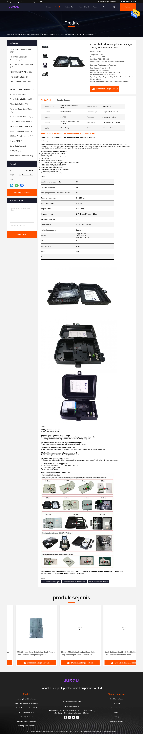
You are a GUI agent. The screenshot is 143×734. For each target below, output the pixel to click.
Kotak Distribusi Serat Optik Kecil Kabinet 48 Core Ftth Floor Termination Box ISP (113, 653)
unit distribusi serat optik (51, 582)
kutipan (127, 7)
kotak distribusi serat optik (98, 582)
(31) (22, 89)
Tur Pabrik (116, 703)
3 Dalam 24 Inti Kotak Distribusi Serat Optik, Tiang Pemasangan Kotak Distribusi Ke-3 (69, 653)
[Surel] (21, 185)
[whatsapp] (17, 185)
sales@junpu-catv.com (108, 1)
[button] (11, 633)
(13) (20, 83)
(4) (16, 141)
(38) (21, 110)
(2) (19, 77)
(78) (19, 104)
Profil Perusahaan (116, 699)
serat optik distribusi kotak (32, 34)
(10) (21, 121)
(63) (21, 72)
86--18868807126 (129, 1)
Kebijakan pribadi (116, 721)
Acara (95, 7)
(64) (21, 156)
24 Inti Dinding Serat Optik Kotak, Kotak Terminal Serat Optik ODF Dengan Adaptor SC (27, 653)
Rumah (48, 7)
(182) (21, 50)
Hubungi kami (84, 7)
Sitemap (116, 717)
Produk (57, 7)
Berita (116, 712)
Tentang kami (69, 7)
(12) (21, 136)
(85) (18, 58)
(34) (21, 65)
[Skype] (11, 185)
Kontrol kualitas (116, 708)
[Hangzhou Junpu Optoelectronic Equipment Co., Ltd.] (14, 7)
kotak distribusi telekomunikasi (74, 582)
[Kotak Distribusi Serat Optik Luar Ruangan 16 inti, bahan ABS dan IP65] (69, 61)
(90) (21, 99)
